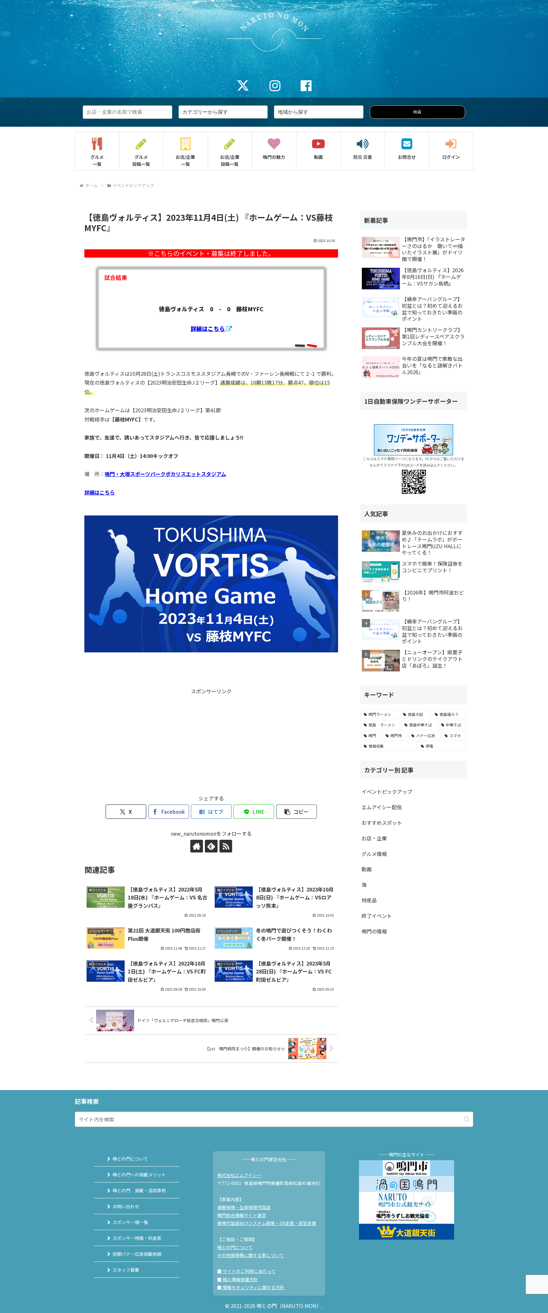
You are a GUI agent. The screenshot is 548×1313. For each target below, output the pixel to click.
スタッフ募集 (126, 1270)
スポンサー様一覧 (130, 1222)
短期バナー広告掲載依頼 (137, 1254)
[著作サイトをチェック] (196, 846)
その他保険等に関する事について (250, 1255)
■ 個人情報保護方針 (237, 1279)
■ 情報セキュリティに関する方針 (250, 1287)
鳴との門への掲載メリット (139, 1174)
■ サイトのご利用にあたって (246, 1271)
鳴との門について (130, 1158)
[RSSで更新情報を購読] (225, 846)
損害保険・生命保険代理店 (244, 1207)
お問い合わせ (126, 1206)
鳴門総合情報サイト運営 (241, 1215)
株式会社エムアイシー (239, 1175)
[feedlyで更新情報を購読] (211, 846)
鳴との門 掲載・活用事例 (139, 1190)
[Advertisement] (211, 740)
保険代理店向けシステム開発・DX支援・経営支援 (266, 1223)
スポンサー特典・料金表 (137, 1238)
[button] (296, 812)
